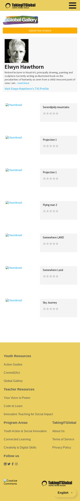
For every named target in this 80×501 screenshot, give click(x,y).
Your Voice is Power (17, 397)
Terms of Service (63, 439)
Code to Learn (13, 406)
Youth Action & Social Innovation (25, 431)
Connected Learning (17, 439)
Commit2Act (12, 372)
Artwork (48, 99)
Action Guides (13, 364)
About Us (58, 431)
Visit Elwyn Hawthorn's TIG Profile (27, 88)
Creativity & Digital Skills (20, 447)
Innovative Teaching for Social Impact (28, 414)
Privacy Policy (61, 447)
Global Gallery (20, 20)
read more (23, 83)
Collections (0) (32, 99)
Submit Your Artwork (40, 30)
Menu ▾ (60, 20)
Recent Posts (14, 99)
